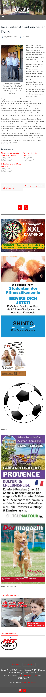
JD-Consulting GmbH (28, 675)
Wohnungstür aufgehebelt (33, 185)
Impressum (16, 664)
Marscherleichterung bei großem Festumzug (11, 186)
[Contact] (20, 207)
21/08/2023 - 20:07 (11, 37)
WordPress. (32, 682)
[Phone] (26, 207)
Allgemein (25, 37)
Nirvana (23, 682)
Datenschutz (29, 664)
